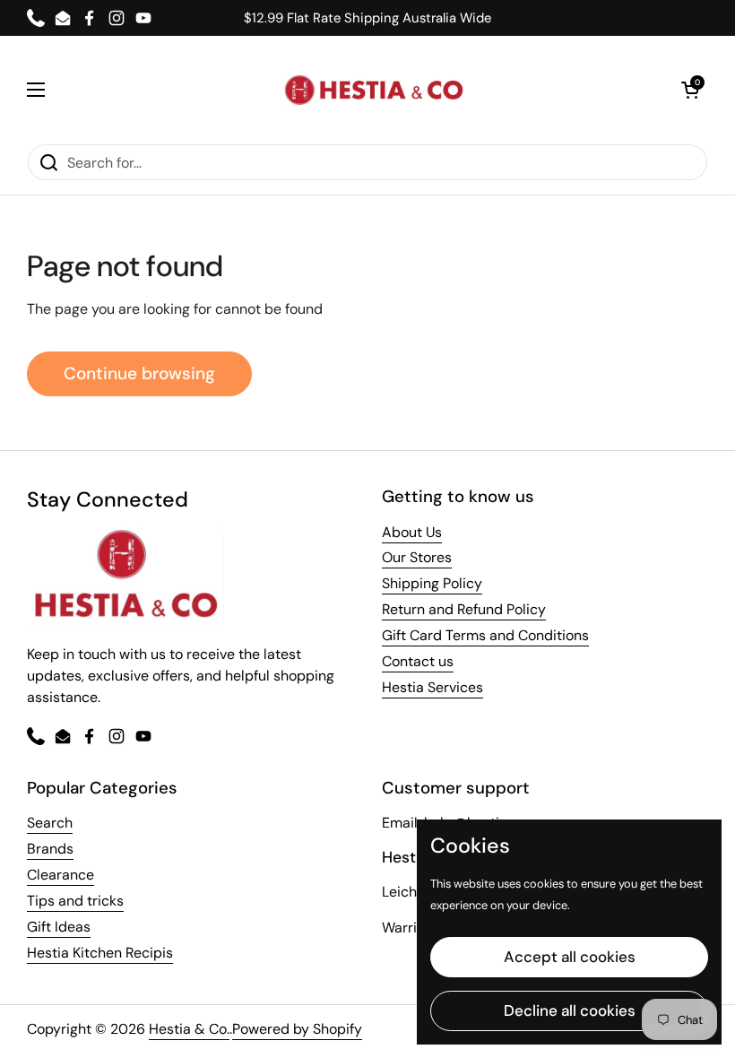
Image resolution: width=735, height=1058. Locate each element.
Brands (50, 848)
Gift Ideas (59, 926)
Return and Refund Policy (464, 609)
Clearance (60, 874)
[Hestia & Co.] (373, 90)
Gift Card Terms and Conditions (485, 635)
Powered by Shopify (297, 1028)
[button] (690, 90)
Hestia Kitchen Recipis (100, 952)
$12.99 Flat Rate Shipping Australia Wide (367, 18)
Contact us (418, 661)
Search (50, 822)
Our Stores (417, 557)
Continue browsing (139, 373)
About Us (412, 532)
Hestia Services (432, 687)
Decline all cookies (570, 1010)
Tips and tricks (75, 900)
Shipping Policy (432, 583)
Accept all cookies (570, 957)
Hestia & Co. (189, 1028)
